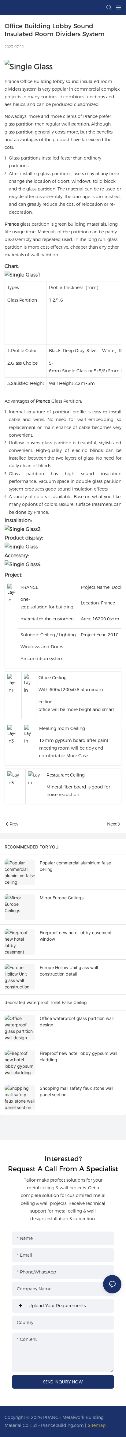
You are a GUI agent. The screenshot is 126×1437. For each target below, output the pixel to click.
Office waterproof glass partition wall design (76, 1021)
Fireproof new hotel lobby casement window (76, 936)
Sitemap (97, 1425)
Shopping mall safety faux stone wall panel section (76, 1091)
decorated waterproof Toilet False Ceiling (46, 1002)
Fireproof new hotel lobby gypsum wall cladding (78, 1056)
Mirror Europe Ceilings (61, 897)
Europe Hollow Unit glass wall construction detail (69, 970)
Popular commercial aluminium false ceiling (75, 866)
